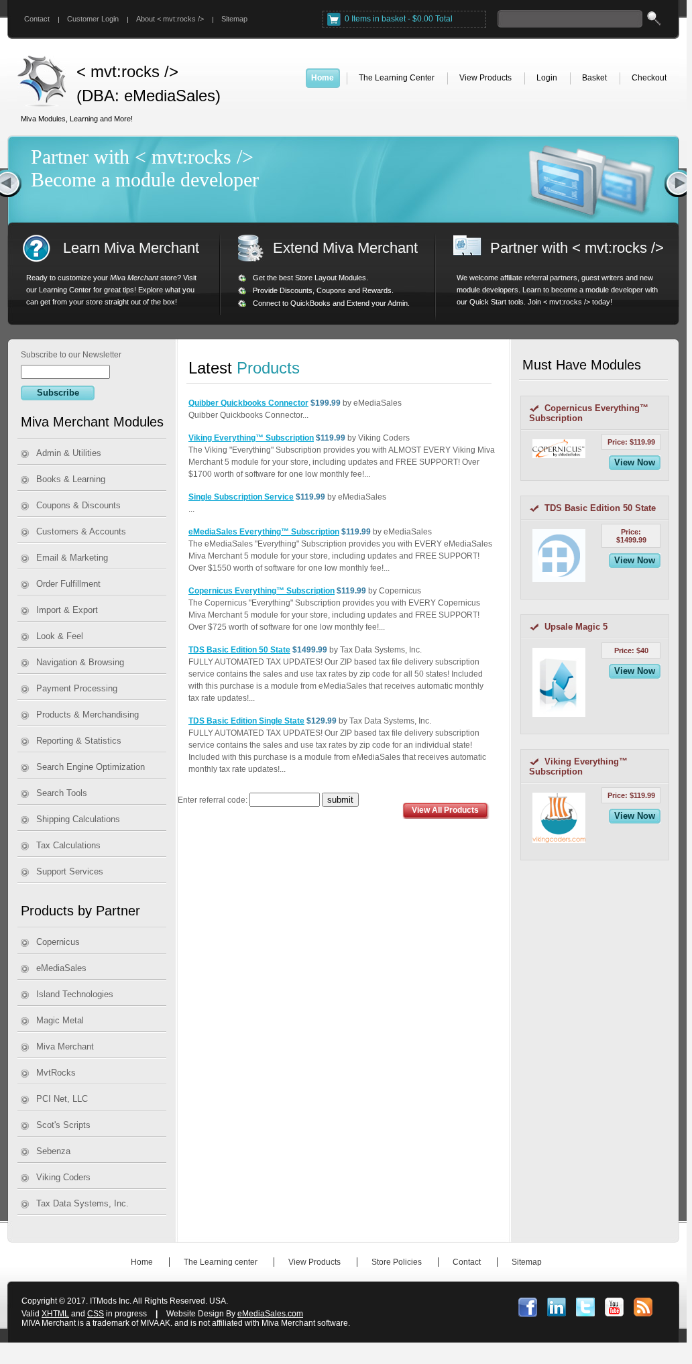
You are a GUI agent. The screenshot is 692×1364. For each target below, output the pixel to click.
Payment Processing (76, 688)
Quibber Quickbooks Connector (248, 403)
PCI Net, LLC (62, 1099)
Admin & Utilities (68, 453)
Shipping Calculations (78, 819)
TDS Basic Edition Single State (246, 721)
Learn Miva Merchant (131, 247)
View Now (634, 462)
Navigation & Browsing (80, 662)
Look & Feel (59, 636)
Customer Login (93, 19)
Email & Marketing (72, 558)
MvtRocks (56, 1073)
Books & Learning (70, 479)
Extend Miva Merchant (345, 247)
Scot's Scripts (63, 1125)
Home (142, 1262)
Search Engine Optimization (90, 767)
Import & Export (67, 610)
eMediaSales (61, 968)
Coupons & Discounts (78, 505)
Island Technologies (74, 994)
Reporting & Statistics (78, 741)
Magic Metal (60, 1020)
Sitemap (234, 19)
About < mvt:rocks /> (170, 19)
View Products (314, 1262)
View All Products (445, 810)
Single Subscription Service (241, 497)
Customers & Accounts (81, 531)
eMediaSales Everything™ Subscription (263, 531)
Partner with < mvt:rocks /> (577, 247)
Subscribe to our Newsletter (71, 354)
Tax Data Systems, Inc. (82, 1203)
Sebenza (53, 1151)
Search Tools (61, 793)
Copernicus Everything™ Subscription (261, 590)
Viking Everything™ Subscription (251, 438)
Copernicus (58, 942)
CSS (95, 1313)
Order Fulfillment (68, 584)
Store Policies (396, 1262)
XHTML (55, 1313)
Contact (37, 19)
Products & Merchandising (87, 714)
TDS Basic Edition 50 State (239, 650)
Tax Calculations (68, 845)
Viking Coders (63, 1177)
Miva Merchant (65, 1046)
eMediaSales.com (270, 1313)
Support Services (69, 871)
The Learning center (220, 1262)
